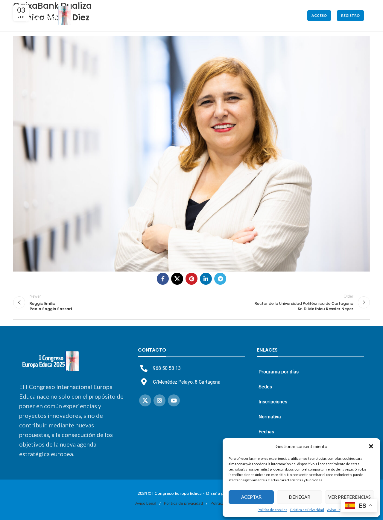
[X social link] (177, 279)
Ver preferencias (349, 497)
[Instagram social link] (159, 400)
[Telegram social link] (220, 279)
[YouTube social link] (174, 400)
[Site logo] (44, 15)
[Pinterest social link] (191, 279)
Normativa (270, 417)
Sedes (265, 387)
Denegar (299, 497)
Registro (350, 15)
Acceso (319, 15)
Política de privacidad (183, 503)
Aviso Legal (336, 509)
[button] (371, 446)
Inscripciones (273, 402)
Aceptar (251, 497)
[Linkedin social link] (206, 279)
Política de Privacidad (307, 509)
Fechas (266, 432)
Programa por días (279, 372)
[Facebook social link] (163, 279)
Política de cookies (272, 509)
